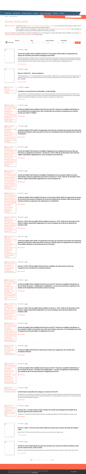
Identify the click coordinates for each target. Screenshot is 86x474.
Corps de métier (50, 40)
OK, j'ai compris (74, 471)
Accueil (6, 16)
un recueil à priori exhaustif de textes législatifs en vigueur (40, 25)
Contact (62, 13)
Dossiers (35, 13)
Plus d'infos (35, 472)
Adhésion (55, 13)
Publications (16, 13)
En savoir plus (22, 64)
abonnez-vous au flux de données (62, 29)
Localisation (64, 40)
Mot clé (17, 40)
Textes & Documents (13, 16)
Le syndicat (8, 13)
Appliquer (78, 42)
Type (31, 40)
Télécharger (22, 99)
